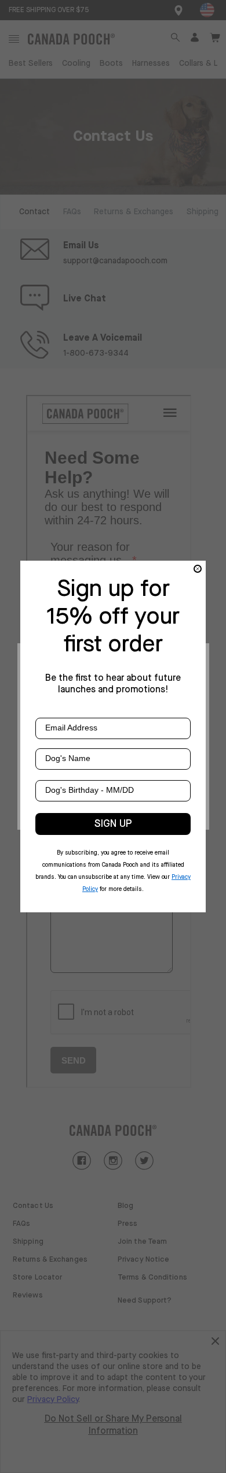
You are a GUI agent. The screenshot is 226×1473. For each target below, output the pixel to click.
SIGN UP (113, 824)
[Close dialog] (197, 568)
